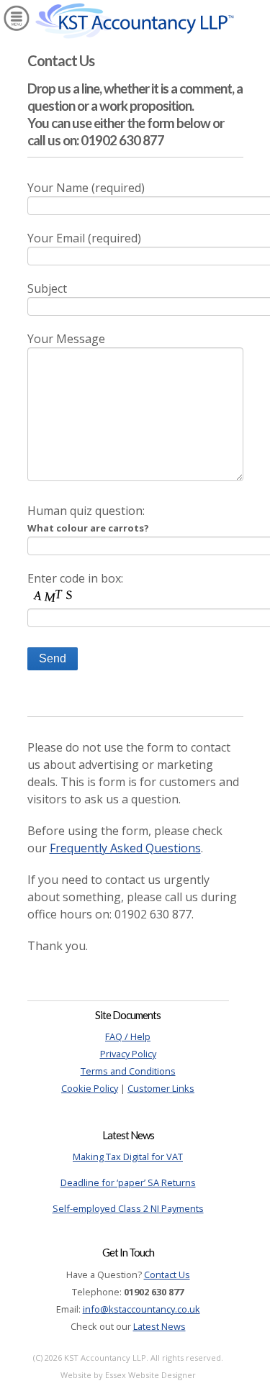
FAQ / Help (127, 1036)
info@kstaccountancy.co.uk (141, 1309)
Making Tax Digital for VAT (128, 1156)
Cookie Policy (89, 1088)
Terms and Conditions (128, 1070)
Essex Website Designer (150, 1374)
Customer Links (160, 1088)
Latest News (159, 1326)
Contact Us (167, 1274)
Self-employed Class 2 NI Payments (128, 1208)
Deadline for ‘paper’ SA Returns (128, 1182)
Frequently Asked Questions (125, 848)
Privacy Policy (128, 1053)
